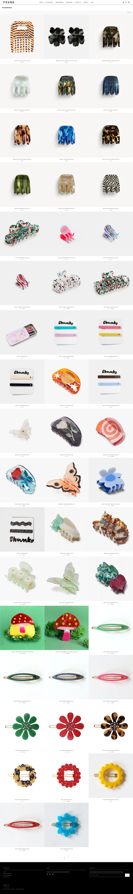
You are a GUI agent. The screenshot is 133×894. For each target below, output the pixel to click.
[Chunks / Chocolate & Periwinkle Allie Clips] (111, 381)
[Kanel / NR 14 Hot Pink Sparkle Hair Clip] (111, 677)
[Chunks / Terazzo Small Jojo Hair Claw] (66, 283)
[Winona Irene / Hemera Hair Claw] (66, 381)
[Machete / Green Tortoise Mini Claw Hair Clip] (66, 86)
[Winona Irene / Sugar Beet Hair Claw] (111, 578)
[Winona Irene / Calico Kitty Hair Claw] (111, 529)
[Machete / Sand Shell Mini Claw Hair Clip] (66, 184)
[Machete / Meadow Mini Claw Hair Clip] (22, 184)
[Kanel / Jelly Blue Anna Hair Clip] (66, 825)
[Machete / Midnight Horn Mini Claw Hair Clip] (111, 37)
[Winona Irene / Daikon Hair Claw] (66, 529)
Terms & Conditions (7, 873)
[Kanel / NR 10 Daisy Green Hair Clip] (22, 726)
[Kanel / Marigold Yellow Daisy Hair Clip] (111, 775)
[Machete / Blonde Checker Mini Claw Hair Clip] (22, 135)
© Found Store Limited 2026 (9, 889)
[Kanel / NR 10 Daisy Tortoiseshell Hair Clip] (111, 726)
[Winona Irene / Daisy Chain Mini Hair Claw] (22, 578)
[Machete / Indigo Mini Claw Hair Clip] (111, 86)
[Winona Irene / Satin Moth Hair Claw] (22, 431)
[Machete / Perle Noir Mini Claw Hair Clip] (111, 184)
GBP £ (6, 885)
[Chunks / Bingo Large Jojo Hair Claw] (111, 283)
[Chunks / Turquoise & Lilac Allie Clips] (66, 332)
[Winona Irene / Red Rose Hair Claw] (22, 480)
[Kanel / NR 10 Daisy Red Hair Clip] (66, 726)
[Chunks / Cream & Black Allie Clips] (22, 381)
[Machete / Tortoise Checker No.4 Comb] (22, 37)
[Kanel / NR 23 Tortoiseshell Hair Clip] (22, 775)
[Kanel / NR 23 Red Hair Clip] (66, 775)
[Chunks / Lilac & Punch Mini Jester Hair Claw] (66, 234)
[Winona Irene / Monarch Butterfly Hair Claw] (66, 480)
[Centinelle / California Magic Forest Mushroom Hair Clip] (66, 628)
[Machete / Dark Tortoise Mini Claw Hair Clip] (111, 135)
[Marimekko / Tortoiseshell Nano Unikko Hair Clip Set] (66, 37)
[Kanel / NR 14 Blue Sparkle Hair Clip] (66, 677)
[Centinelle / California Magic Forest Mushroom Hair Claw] (22, 628)
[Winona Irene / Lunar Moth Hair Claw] (66, 578)
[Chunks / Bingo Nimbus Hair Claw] (22, 234)
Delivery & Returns (7, 875)
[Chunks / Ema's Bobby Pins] (22, 332)
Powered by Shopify (20, 889)
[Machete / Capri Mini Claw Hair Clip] (66, 135)
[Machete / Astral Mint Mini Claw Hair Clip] (22, 86)
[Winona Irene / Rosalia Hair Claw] (66, 431)
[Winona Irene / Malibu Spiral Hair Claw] (111, 431)
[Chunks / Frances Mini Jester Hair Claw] (111, 234)
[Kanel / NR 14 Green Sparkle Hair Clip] (111, 628)
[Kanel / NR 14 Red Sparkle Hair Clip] (22, 825)
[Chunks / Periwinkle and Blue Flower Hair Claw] (111, 480)
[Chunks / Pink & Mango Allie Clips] (111, 332)
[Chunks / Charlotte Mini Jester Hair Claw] (22, 283)
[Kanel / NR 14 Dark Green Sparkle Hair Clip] (22, 677)
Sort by (129, 12)
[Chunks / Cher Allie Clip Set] (22, 529)
